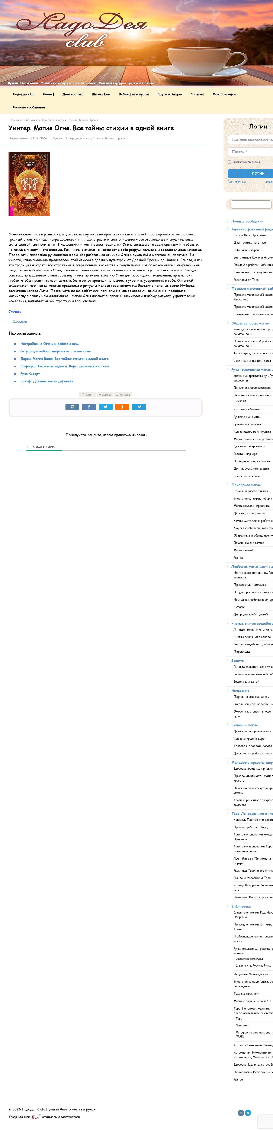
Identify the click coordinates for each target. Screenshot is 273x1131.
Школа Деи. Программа (250, 235)
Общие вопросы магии (250, 323)
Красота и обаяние (247, 409)
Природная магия (246, 484)
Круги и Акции (170, 94)
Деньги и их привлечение (252, 731)
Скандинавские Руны (249, 959)
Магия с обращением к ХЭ (252, 1001)
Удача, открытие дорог (250, 738)
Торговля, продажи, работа (253, 746)
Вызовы (241, 401)
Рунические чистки (247, 416)
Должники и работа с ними (253, 753)
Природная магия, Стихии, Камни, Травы (95, 138)
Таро (239, 1018)
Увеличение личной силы (252, 360)
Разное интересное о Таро (252, 877)
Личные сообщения (29, 107)
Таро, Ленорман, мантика (252, 813)
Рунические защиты (248, 424)
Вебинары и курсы (134, 94)
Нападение (240, 690)
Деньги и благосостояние (252, 387)
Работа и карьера (245, 453)
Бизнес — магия (244, 724)
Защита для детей (246, 681)
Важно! (48, 94)
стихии (124, 394)
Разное (238, 557)
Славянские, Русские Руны (253, 965)
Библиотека (241, 906)
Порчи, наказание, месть (251, 696)
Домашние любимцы (249, 542)
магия (106, 394)
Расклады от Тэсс (246, 279)
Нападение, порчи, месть (252, 461)
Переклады (242, 651)
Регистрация (237, 182)
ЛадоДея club (24, 94)
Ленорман (242, 1025)
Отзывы (197, 94)
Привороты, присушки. (250, 584)
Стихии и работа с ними (251, 491)
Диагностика (72, 94)
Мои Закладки (224, 94)
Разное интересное (247, 476)
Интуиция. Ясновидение (251, 974)
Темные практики (246, 993)
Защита (237, 660)
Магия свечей (243, 550)
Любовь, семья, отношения (253, 395)
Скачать (15, 311)
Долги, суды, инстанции (251, 468)
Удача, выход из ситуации (252, 431)
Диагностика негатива (250, 242)
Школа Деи (101, 94)
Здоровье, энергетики (249, 446)
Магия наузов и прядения (252, 505)
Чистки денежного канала (252, 636)
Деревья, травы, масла (250, 513)
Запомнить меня (246, 161)
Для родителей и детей (251, 614)
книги (89, 394)
